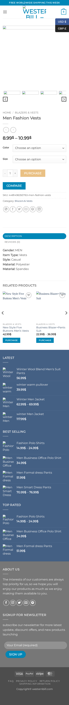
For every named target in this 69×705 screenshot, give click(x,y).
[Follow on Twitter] (19, 603)
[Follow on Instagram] (13, 603)
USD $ (62, 21)
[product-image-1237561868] (30, 99)
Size (5, 159)
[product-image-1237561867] (48, 99)
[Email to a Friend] (26, 209)
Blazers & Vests (26, 112)
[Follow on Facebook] (6, 603)
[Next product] (6, 130)
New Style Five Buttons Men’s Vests (16, 329)
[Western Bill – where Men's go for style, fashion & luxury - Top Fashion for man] (34, 12)
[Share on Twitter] (19, 209)
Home (7, 112)
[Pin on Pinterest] (33, 209)
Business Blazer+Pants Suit (50, 329)
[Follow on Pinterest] (33, 603)
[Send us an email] (26, 603)
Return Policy (50, 681)
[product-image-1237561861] (34, 57)
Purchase (33, 173)
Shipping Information (34, 683)
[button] (5, 11)
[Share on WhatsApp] (6, 209)
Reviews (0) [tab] (12, 242)
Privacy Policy (26, 681)
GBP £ (60, 28)
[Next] (66, 320)
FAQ (10, 681)
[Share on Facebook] (13, 209)
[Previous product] (13, 130)
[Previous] (3, 320)
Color (6, 147)
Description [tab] (13, 236)
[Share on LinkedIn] (39, 209)
